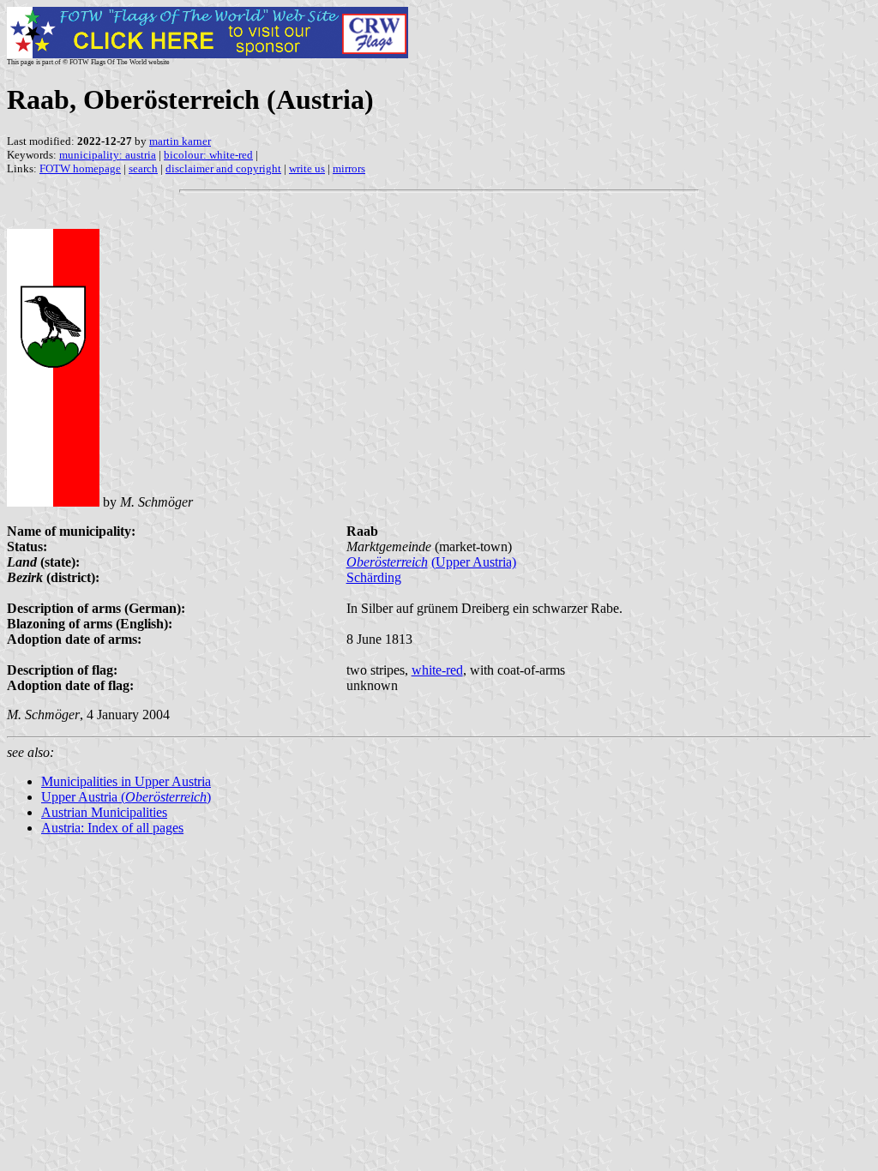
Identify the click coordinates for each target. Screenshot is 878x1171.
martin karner (180, 141)
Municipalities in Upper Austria (126, 781)
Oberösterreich (387, 562)
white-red (437, 670)
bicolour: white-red (208, 154)
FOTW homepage (80, 168)
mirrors (349, 168)
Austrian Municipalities (104, 812)
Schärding (373, 577)
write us (307, 168)
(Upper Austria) (473, 562)
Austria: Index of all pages (112, 827)
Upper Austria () (126, 797)
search (143, 168)
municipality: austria (107, 154)
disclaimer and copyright (223, 168)
